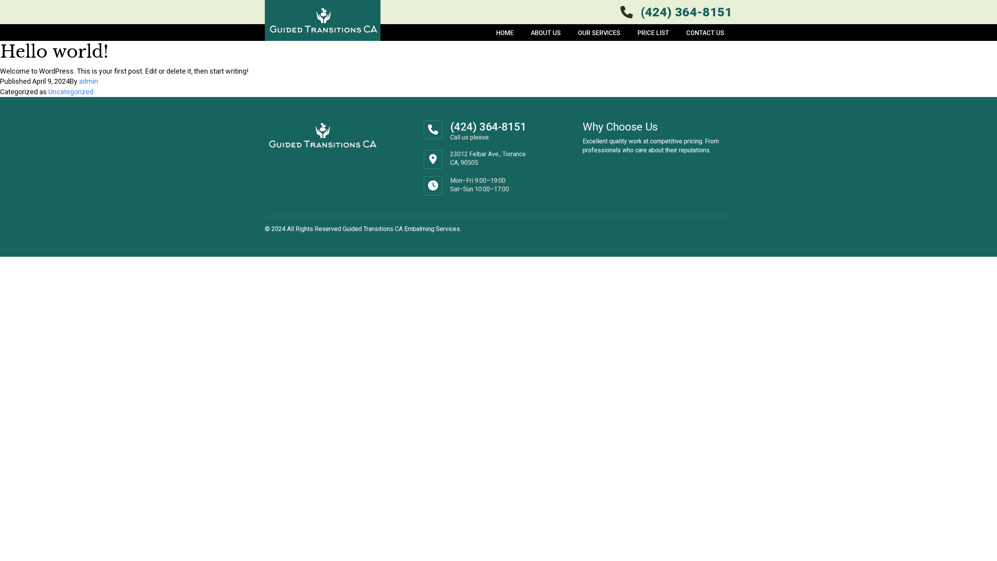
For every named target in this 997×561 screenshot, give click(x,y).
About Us (546, 33)
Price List (653, 33)
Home (505, 33)
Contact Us (705, 33)
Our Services (599, 33)
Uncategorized (70, 92)
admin (88, 81)
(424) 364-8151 (488, 126)
